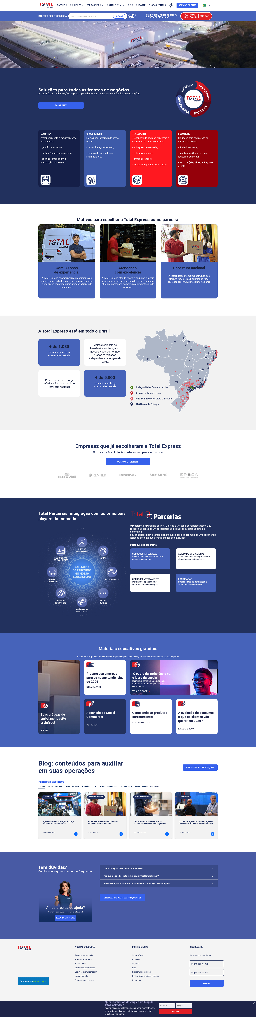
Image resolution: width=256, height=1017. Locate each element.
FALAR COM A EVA (65, 917)
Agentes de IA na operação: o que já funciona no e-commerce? (58, 822)
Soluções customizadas (85, 968)
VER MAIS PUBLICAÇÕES (200, 767)
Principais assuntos (51, 781)
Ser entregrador (81, 976)
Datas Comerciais (108, 786)
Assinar (175, 1012)
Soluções (75, 5)
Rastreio (62, 5)
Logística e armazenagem (86, 972)
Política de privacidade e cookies (145, 976)
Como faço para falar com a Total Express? (123, 868)
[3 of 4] (131, 65)
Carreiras (136, 959)
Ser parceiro (94, 5)
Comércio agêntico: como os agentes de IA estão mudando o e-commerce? (196, 822)
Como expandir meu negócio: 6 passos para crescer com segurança (150, 822)
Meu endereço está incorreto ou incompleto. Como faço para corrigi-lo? (137, 883)
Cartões (86, 786)
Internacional (80, 964)
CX (95, 786)
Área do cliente (187, 5)
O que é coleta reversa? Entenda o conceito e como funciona (103, 822)
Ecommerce (126, 786)
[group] (67, 474)
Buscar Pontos (157, 5)
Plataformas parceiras (84, 980)
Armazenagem (55, 786)
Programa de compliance (142, 972)
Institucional (114, 5)
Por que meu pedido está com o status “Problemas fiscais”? (131, 876)
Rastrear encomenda (84, 955)
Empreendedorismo (142, 797)
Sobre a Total (137, 955)
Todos (41, 786)
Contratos (136, 980)
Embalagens (141, 786)
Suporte (140, 5)
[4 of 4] (133, 65)
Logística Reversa (96, 797)
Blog (130, 5)
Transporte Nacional (83, 959)
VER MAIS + (154, 786)
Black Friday (72, 786)
